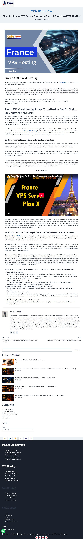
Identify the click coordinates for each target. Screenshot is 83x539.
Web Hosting (5, 418)
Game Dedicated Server (12, 455)
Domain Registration (8, 529)
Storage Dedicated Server (13, 452)
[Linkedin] (46, 537)
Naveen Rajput (38, 19)
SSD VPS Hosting (10, 478)
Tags (3, 427)
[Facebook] (36, 537)
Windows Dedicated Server (13, 459)
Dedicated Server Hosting (9, 414)
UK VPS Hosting (10, 471)
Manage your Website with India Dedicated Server (30, 360)
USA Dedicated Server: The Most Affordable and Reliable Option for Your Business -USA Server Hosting (45, 369)
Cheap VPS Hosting (30, 131)
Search (77, 350)
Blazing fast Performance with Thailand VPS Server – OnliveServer (35, 377)
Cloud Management (7, 409)
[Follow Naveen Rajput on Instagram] (14, 332)
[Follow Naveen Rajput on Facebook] (11, 332)
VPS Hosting (41, 11)
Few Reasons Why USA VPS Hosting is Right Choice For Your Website (19, 340)
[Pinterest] (43, 537)
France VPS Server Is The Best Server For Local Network (64, 339)
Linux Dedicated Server (12, 457)
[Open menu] (79, 3)
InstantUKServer (11, 534)
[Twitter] (40, 537)
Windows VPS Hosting (11, 474)
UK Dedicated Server (11, 450)
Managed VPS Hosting (11, 480)
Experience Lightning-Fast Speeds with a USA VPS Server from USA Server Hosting (39, 395)
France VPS (16, 236)
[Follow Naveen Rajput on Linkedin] (17, 332)
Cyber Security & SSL (8, 411)
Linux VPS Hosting (10, 476)
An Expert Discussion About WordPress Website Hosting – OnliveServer (36, 386)
